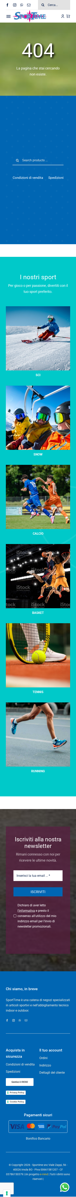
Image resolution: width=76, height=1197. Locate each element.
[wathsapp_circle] (64, 1183)
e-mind (44, 1174)
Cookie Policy (17, 1101)
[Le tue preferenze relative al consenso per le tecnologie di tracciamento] (7, 1193)
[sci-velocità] (38, 308)
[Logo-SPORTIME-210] (29, 11)
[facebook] (7, 5)
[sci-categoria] (38, 387)
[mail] (28, 5)
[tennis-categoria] (38, 625)
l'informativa (26, 911)
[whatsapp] (21, 5)
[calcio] (38, 466)
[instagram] (14, 5)
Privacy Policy (17, 1092)
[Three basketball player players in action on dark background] (38, 545)
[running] (38, 704)
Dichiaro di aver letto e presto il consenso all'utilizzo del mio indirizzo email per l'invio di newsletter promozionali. (37, 915)
